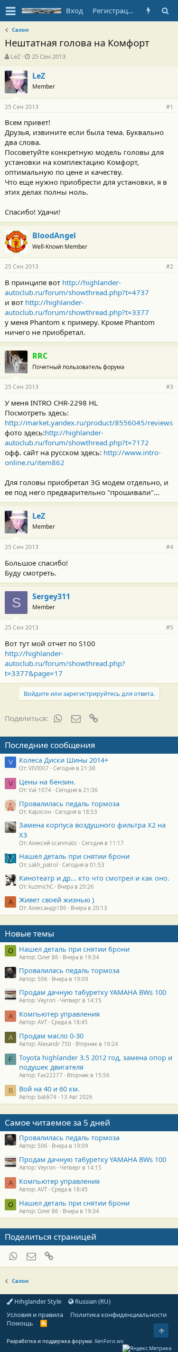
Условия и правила (35, 1314)
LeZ (15, 56)
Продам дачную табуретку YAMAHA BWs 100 (92, 992)
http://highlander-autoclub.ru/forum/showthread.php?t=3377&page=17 (65, 663)
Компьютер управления (59, 1014)
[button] (10, 10)
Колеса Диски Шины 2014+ (63, 760)
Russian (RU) (92, 1301)
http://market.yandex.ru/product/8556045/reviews (89, 422)
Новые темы (29, 933)
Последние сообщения (50, 744)
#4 (169, 547)
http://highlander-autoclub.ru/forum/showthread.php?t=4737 (77, 287)
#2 (169, 266)
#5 (169, 627)
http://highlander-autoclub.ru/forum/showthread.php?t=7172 (77, 437)
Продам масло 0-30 (51, 1035)
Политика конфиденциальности (118, 1314)
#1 (169, 107)
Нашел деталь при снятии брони (74, 856)
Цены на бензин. (47, 781)
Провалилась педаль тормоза (69, 803)
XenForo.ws (108, 1340)
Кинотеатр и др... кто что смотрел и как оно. (94, 878)
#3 (169, 387)
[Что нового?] (148, 10)
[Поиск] (165, 10)
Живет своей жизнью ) (56, 899)
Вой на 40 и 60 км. (49, 1088)
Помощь (20, 1323)
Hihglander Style (37, 1301)
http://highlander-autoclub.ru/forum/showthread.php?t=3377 (77, 307)
